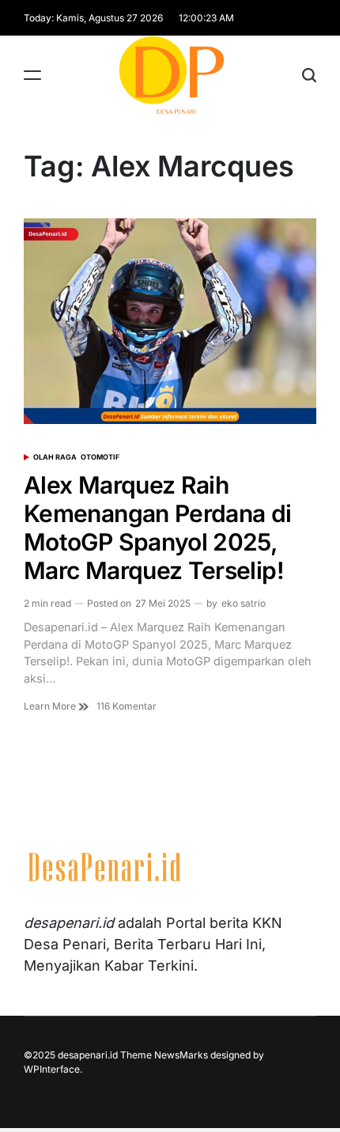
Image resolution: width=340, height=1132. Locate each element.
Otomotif (100, 456)
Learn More (51, 706)
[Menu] (32, 75)
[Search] (309, 75)
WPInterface (52, 1069)
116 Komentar (126, 706)
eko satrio (243, 603)
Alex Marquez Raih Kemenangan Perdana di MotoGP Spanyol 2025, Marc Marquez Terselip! (158, 528)
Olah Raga (55, 456)
